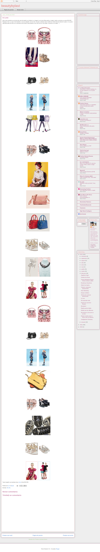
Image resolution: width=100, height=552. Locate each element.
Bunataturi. (83, 306)
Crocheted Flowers (84, 157)
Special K (82, 170)
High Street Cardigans (86, 211)
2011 (81, 324)
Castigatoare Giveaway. (87, 319)
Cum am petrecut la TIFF (85, 146)
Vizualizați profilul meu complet (93, 246)
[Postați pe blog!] (21, 486)
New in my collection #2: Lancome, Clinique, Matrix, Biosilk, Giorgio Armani (88, 165)
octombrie (84, 256)
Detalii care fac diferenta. (87, 310)
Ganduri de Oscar (85, 277)
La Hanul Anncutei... (85, 87)
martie (83, 271)
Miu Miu (8, 487)
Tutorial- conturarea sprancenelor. (86, 288)
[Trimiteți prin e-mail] (20, 486)
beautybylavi (10, 6)
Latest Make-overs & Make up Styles (88, 140)
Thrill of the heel (84, 150)
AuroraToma (83, 132)
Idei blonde (83, 214)
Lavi (93, 227)
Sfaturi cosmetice (84, 111)
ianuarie (83, 322)
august (83, 260)
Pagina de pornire (9, 9)
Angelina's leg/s (85, 275)
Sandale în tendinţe (84, 133)
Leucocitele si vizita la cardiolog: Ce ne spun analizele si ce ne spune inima (88, 90)
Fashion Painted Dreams (86, 156)
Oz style (82, 182)
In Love (83, 298)
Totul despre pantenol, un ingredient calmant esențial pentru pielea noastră (88, 106)
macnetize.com (84, 119)
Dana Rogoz (83, 144)
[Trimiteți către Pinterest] (26, 486)
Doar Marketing (85, 290)
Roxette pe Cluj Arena (86, 283)
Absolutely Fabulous (85, 201)
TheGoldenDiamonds (85, 205)
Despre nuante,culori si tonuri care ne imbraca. (87, 316)
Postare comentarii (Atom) (41, 539)
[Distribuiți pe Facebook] (24, 486)
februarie (83, 273)
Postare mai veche (68, 535)
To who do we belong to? (85, 120)
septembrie (84, 258)
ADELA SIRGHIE (84, 96)
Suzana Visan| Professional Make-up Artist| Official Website (88, 138)
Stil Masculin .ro (84, 124)
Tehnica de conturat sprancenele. (86, 295)
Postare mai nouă (7, 535)
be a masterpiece (84, 162)
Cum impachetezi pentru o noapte (87, 190)
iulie (82, 262)
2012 (81, 254)
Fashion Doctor (84, 103)
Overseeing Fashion (85, 189)
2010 (81, 327)
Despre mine (20, 9)
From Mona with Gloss (86, 194)
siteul (20, 482)
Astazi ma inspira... (85, 285)
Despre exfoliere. (85, 292)
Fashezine (82, 208)
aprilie (83, 269)
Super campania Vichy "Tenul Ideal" (88, 177)
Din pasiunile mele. (85, 300)
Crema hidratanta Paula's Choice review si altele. (87, 280)
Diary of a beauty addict (86, 176)
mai (82, 267)
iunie (82, 264)
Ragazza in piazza (84, 151)
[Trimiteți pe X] (23, 486)
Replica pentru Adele (86, 308)
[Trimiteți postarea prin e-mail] (17, 485)
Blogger (57, 548)
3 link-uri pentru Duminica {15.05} (87, 171)
